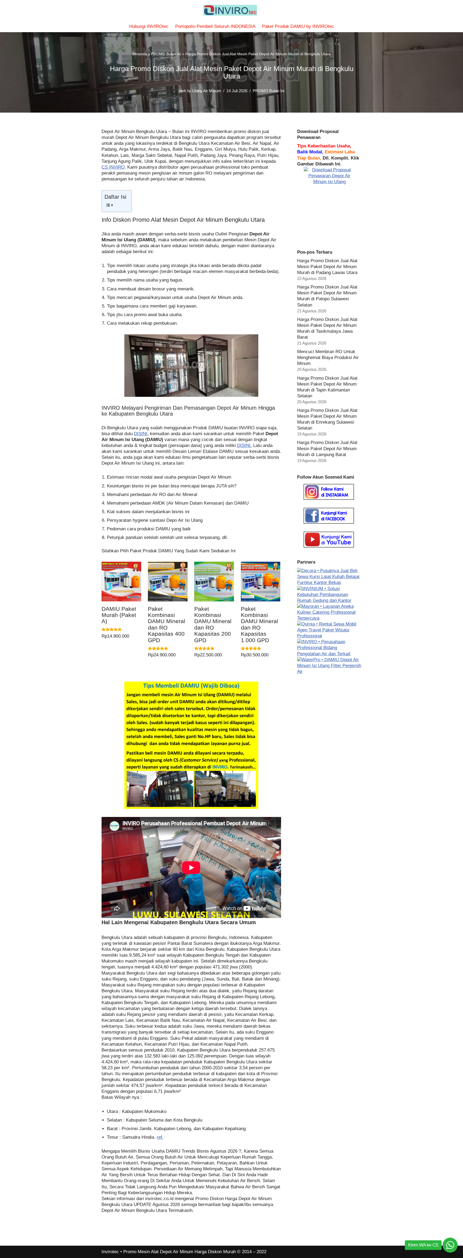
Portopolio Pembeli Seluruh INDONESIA (215, 26)
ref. (160, 1137)
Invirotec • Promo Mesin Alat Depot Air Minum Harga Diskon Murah (169, 1251)
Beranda (139, 54)
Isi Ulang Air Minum (204, 90)
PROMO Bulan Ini (166, 54)
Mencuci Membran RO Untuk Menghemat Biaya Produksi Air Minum (328, 357)
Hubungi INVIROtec (149, 26)
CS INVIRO (113, 167)
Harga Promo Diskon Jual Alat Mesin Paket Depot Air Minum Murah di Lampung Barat (327, 448)
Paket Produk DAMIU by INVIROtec (298, 26)
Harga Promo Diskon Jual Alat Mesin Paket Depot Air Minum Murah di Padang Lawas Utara (327, 266)
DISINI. (244, 445)
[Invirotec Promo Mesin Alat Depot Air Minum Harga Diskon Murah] (231, 10)
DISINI (140, 433)
